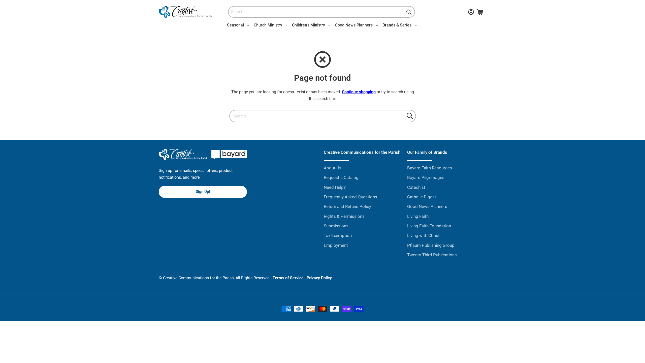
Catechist (416, 187)
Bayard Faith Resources (429, 167)
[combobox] (321, 12)
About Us (332, 167)
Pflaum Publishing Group (431, 245)
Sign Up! (203, 191)
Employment (336, 245)
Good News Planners (427, 206)
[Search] (408, 12)
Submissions (336, 225)
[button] (237, 25)
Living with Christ (423, 235)
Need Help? (335, 187)
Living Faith (418, 216)
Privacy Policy (319, 278)
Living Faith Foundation (429, 225)
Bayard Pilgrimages (425, 177)
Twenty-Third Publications (432, 254)
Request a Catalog (341, 177)
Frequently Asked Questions (350, 196)
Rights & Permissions (344, 216)
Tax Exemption (338, 235)
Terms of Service (288, 278)
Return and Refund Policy (347, 206)
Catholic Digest (421, 196)
